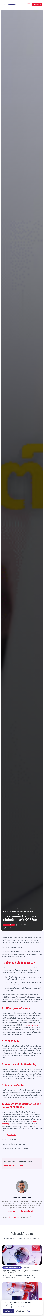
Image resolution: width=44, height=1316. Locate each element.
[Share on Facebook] (9, 1217)
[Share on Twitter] (12, 1217)
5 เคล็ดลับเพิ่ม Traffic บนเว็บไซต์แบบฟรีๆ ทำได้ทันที (18, 912)
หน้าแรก (5, 909)
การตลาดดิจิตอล (24, 909)
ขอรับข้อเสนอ (37, 4)
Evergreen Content (33, 1025)
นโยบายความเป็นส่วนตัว (29, 1307)
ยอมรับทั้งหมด (8, 1311)
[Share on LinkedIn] (15, 1217)
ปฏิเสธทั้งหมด (20, 1311)
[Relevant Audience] (9, 4)
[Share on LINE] (18, 1217)
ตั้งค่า (28, 1311)
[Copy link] (30, 1217)
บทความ (13, 909)
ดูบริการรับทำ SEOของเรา (14, 1165)
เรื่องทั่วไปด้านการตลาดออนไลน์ (12, 1267)
